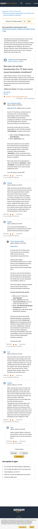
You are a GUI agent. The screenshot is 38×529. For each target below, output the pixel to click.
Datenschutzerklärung (19, 517)
